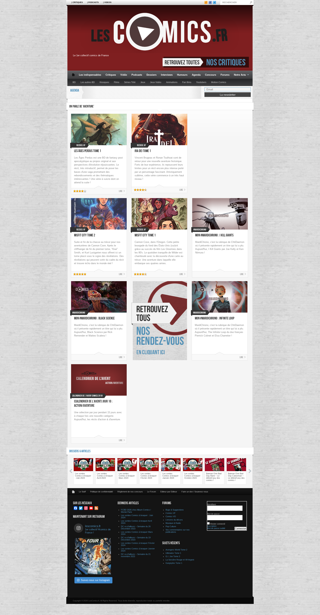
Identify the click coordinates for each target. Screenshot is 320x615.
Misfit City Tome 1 (145, 235)
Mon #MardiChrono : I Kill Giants (214, 235)
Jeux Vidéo (155, 82)
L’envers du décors (174, 520)
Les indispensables (90, 74)
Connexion (240, 528)
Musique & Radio (173, 523)
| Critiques (77, 2)
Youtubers (201, 82)
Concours (210, 74)
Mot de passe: (213, 514)
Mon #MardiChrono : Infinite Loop (214, 318)
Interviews (167, 74)
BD (74, 82)
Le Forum (151, 492)
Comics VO (171, 516)
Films (116, 82)
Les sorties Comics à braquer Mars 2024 (127, 475)
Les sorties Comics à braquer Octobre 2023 (192, 475)
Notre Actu (239, 75)
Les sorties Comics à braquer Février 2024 (149, 475)
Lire (120, 191)
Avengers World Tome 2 (176, 550)
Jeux (142, 82)
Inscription (211, 526)
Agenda (196, 74)
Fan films (186, 82)
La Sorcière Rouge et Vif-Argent (180, 560)
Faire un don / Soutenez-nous (194, 492)
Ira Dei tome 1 (143, 151)
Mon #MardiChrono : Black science (94, 318)
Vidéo (123, 74)
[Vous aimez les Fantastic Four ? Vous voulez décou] (93, 556)
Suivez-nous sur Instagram (95, 580)
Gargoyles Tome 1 (174, 563)
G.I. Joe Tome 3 (173, 556)
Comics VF (171, 513)
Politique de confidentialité (101, 492)
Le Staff (82, 492)
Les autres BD (88, 82)
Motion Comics (218, 82)
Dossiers (151, 74)
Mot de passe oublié (216, 528)
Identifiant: (211, 504)
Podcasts (136, 74)
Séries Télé (130, 82)
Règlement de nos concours (130, 492)
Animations (171, 82)
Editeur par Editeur (168, 492)
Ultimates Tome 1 (173, 553)
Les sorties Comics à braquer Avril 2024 (105, 475)
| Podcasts (93, 2)
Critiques (111, 74)
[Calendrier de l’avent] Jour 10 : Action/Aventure (93, 403)
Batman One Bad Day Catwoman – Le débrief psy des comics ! (236, 476)
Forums (225, 74)
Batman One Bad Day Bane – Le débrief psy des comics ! (213, 476)
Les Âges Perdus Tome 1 (87, 151)
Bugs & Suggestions (175, 510)
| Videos (107, 2)
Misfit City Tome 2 (84, 235)
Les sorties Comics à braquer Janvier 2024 (170, 475)
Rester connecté (217, 524)
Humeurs (182, 74)
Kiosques (104, 82)
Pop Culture (171, 526)
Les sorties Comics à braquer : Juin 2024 (83, 475)
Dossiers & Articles (80, 451)
